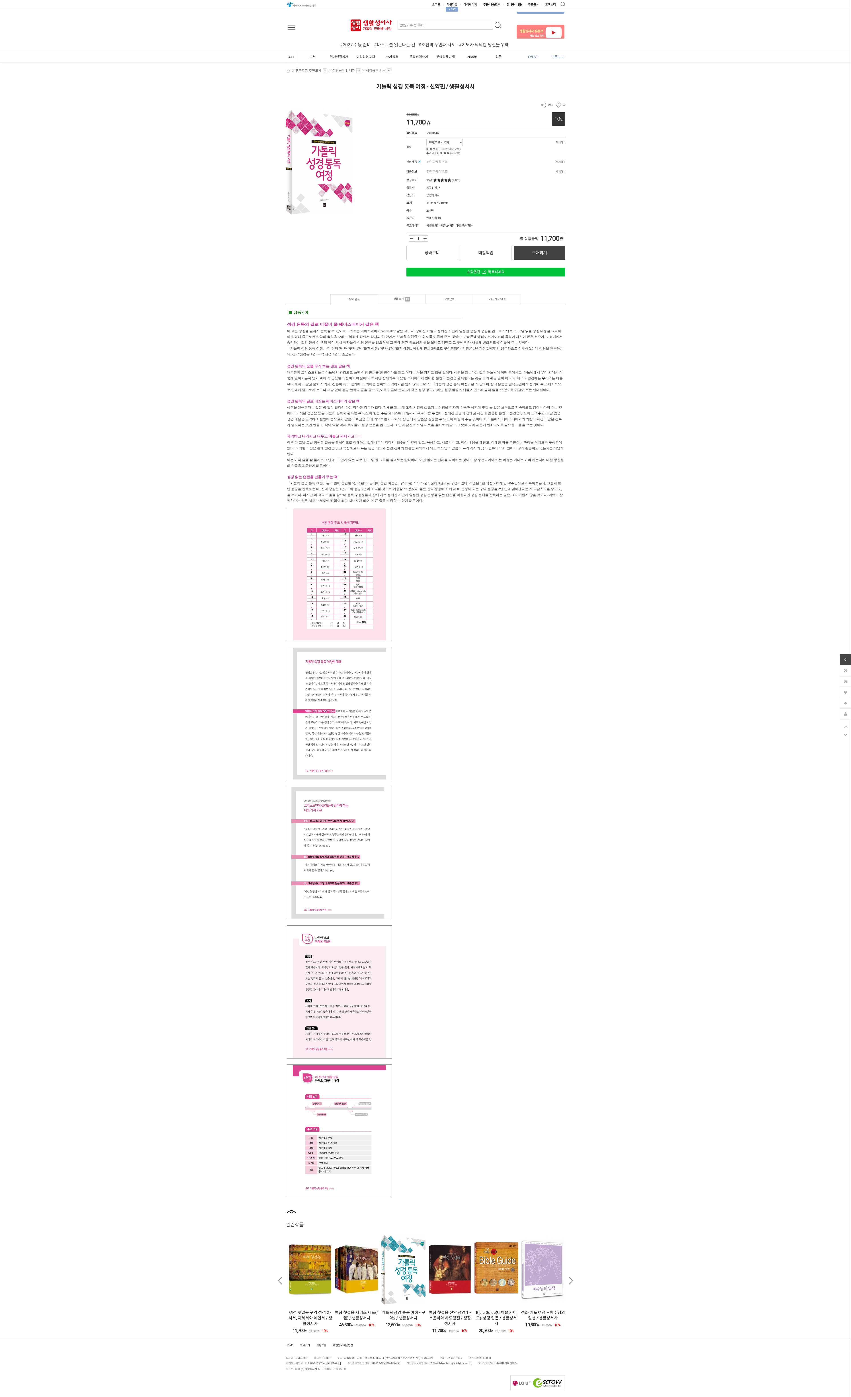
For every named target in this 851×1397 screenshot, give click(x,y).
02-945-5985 (454, 1358)
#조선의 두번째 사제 (436, 44)
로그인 (436, 4)
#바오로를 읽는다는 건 (394, 44)
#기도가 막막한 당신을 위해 (484, 44)
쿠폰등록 (533, 4)
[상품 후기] (845, 681)
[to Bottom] (845, 735)
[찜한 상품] (845, 692)
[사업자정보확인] (331, 1363)
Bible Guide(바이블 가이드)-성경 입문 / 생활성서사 (449, 1318)
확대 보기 (292, 208)
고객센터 (550, 4)
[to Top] (845, 727)
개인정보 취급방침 (343, 1345)
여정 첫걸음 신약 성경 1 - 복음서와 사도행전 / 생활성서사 (403, 1318)
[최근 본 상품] (845, 703)
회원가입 (452, 4)
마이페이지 (470, 4)
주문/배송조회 (491, 4)
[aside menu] (291, 27)
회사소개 (305, 1345)
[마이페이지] (845, 714)
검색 (563, 4)
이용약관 (321, 1345)
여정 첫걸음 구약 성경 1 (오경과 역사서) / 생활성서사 (543, 1318)
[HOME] (845, 670)
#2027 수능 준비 (355, 44)
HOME (289, 1345)
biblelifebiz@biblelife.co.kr (455, 1363)
